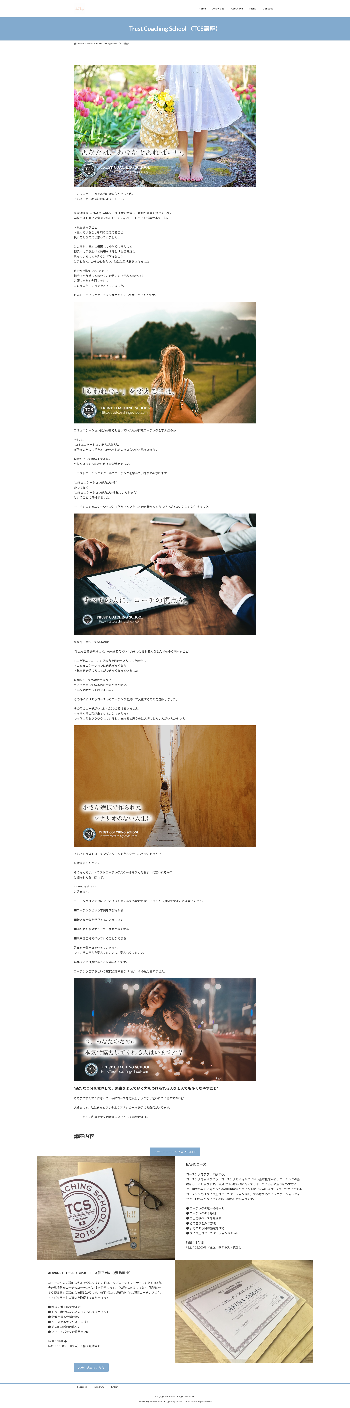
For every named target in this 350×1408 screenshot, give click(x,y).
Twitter (114, 1386)
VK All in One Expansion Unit (198, 1401)
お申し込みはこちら (91, 1367)
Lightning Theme (174, 1401)
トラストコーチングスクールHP (175, 1152)
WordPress (155, 1401)
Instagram (99, 1386)
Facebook (82, 1386)
